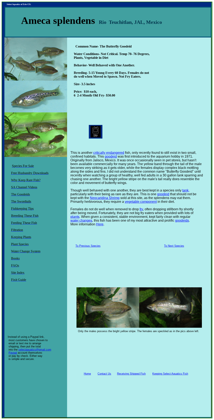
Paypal (13, 352)
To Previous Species (88, 245)
